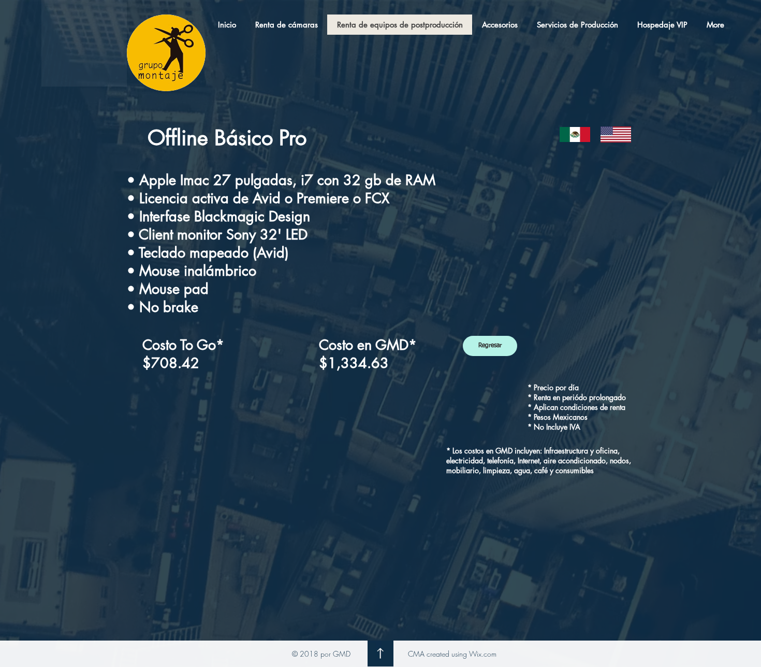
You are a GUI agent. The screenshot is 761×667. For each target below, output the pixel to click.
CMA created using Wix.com (452, 654)
